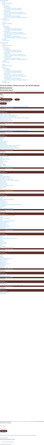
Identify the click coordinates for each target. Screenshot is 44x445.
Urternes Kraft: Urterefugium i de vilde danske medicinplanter (16, 17)
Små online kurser (7, 10)
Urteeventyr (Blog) (5, 19)
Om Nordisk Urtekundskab (7, 3)
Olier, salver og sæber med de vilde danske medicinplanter (15, 13)
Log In (17, 99)
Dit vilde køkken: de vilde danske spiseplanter (13, 8)
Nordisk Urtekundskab (4, 0)
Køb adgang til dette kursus (6, 99)
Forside (3, 1)
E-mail (1, 428)
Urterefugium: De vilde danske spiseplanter (13, 36)
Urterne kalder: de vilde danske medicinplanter (13, 9)
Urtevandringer (6, 5)
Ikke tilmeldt (2, 91)
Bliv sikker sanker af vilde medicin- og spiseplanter (14, 12)
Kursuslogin (4, 18)
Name (1, 426)
